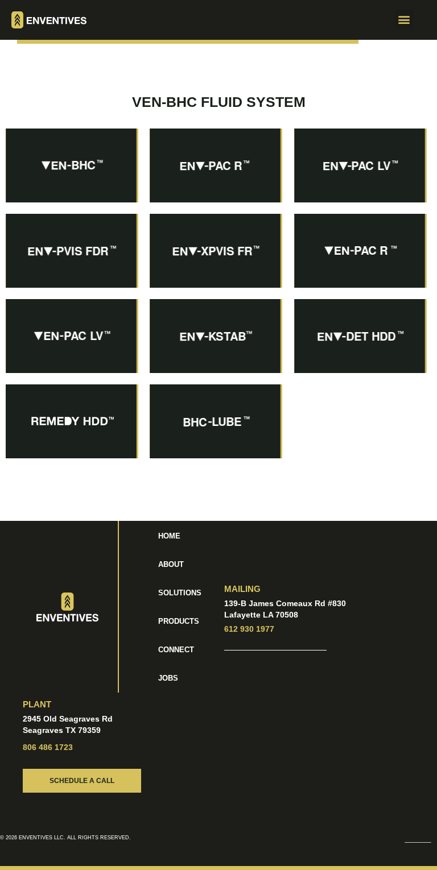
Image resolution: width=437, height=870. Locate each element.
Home (169, 536)
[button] (361, 20)
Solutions (179, 593)
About (171, 564)
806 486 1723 (48, 747)
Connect (176, 649)
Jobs (168, 678)
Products (178, 621)
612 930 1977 (249, 628)
